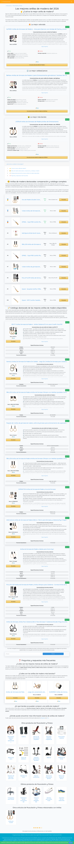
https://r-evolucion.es (53, 835)
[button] (44, 46)
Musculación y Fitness (17, 5)
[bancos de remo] (10, 751)
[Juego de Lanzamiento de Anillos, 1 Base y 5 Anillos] (37, 685)
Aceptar (70, 842)
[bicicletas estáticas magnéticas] (48, 730)
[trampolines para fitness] (10, 791)
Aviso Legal (36, 835)
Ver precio (63, 199)
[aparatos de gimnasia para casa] (10, 769)
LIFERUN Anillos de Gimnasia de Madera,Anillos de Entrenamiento (37, 121)
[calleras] (23, 730)
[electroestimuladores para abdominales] (10, 730)
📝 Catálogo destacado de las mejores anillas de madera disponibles (24, 173)
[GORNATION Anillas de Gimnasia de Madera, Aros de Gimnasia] (13, 495)
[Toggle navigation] (71, 2)
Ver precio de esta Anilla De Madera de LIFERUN (37, 157)
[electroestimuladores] (61, 730)
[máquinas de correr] (61, 751)
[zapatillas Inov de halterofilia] (61, 791)
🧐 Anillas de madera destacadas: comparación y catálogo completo (24, 170)
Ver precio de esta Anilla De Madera (37, 64)
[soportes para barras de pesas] (36, 751)
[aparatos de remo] (23, 769)
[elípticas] (48, 751)
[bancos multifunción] (36, 769)
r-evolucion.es (9, 5)
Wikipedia (43, 718)
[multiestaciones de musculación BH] (23, 791)
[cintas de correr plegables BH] (36, 791)
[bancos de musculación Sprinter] (48, 769)
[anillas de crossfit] (10, 814)
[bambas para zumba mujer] (48, 791)
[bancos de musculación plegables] (36, 730)
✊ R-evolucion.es (5, 1)
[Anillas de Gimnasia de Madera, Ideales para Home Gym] (13, 555)
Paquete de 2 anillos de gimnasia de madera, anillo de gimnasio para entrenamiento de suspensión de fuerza (39, 423)
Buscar (53, 653)
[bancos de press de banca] (61, 769)
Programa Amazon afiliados (19, 835)
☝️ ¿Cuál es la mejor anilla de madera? (17, 168)
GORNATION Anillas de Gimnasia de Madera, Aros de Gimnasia (37, 489)
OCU (48, 718)
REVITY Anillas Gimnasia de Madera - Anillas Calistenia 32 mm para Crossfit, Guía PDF (37, 324)
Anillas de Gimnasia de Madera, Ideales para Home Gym (37, 549)
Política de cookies (29, 835)
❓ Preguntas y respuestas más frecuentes (18, 175)
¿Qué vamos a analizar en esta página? (15, 164)
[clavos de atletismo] (23, 751)
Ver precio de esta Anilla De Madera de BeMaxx (37, 111)
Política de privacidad (43, 835)
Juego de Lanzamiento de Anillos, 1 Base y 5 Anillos (44, 692)
